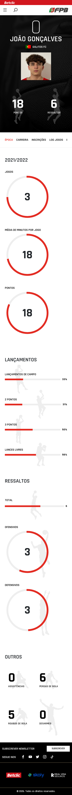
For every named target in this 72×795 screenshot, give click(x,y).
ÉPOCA (9, 140)
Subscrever (58, 748)
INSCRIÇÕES (39, 140)
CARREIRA (22, 140)
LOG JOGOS (56, 140)
